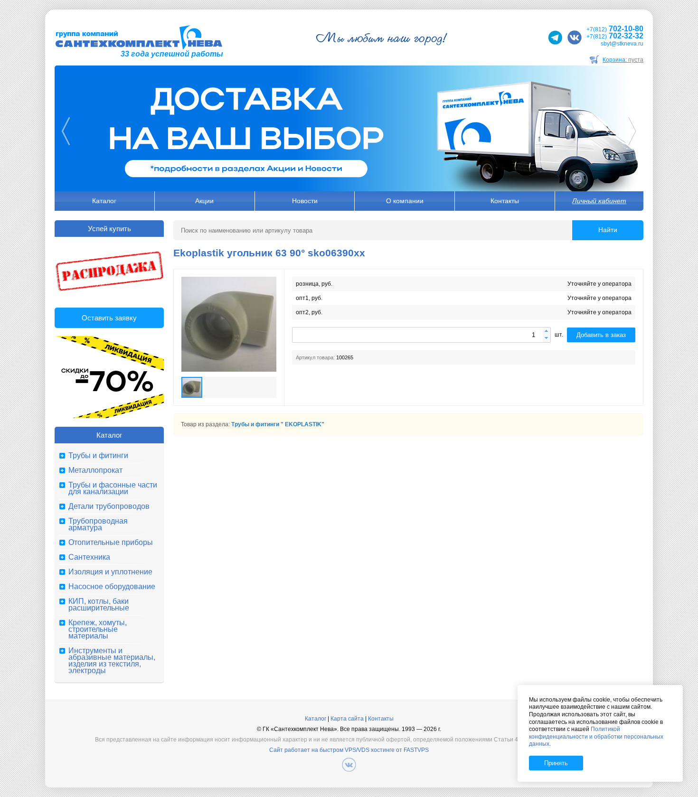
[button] (546, 332)
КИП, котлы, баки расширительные (98, 604)
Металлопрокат (95, 470)
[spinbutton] (421, 335)
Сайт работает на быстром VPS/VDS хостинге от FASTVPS (349, 750)
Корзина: (623, 59)
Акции (204, 201)
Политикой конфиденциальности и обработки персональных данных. (596, 736)
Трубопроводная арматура (98, 524)
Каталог (104, 201)
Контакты (504, 201)
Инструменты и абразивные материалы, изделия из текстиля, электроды (111, 660)
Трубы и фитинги (98, 455)
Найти (607, 230)
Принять (556, 763)
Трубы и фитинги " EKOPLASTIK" (277, 424)
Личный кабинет (599, 201)
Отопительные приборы (110, 542)
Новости (305, 201)
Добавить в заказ (601, 334)
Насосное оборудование (111, 586)
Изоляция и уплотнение (110, 572)
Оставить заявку (109, 318)
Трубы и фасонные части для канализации (112, 488)
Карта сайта (347, 718)
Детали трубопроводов (109, 506)
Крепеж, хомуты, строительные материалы (97, 629)
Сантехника (89, 557)
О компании (405, 201)
